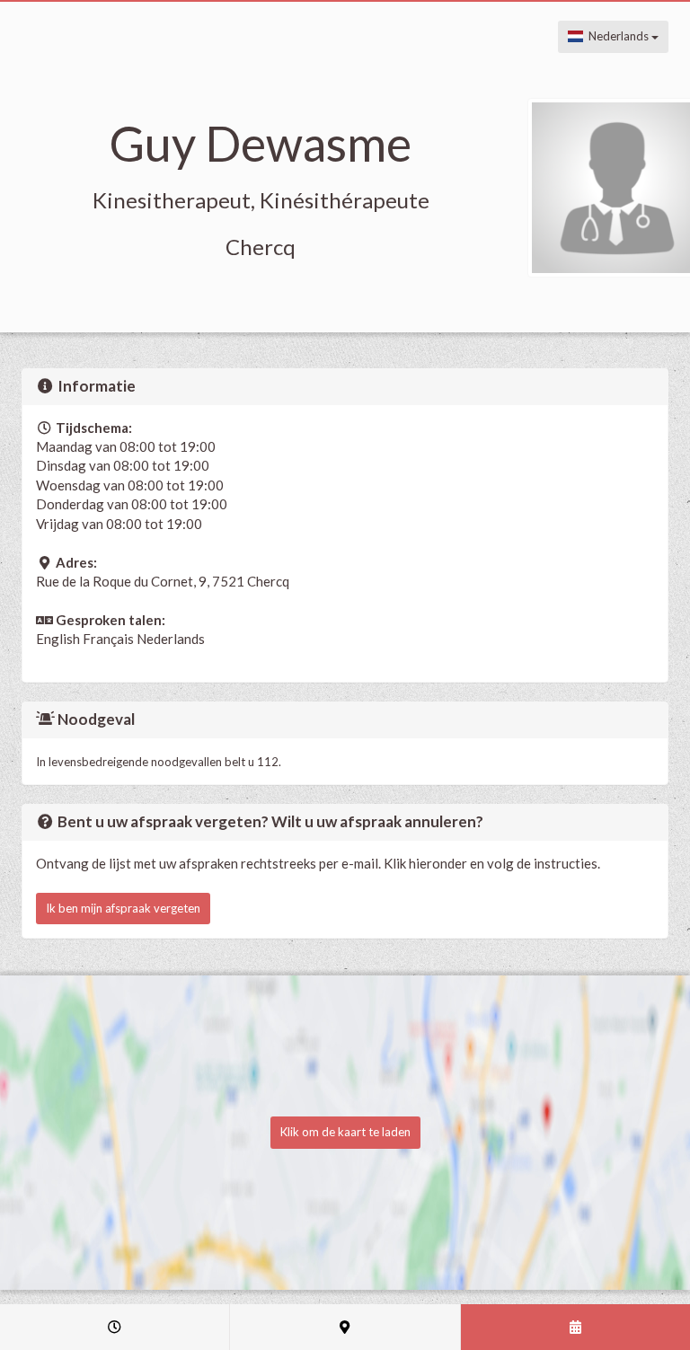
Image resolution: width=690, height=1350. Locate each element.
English (58, 639)
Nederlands (617, 36)
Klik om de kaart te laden (345, 1132)
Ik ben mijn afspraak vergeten (123, 908)
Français (108, 639)
